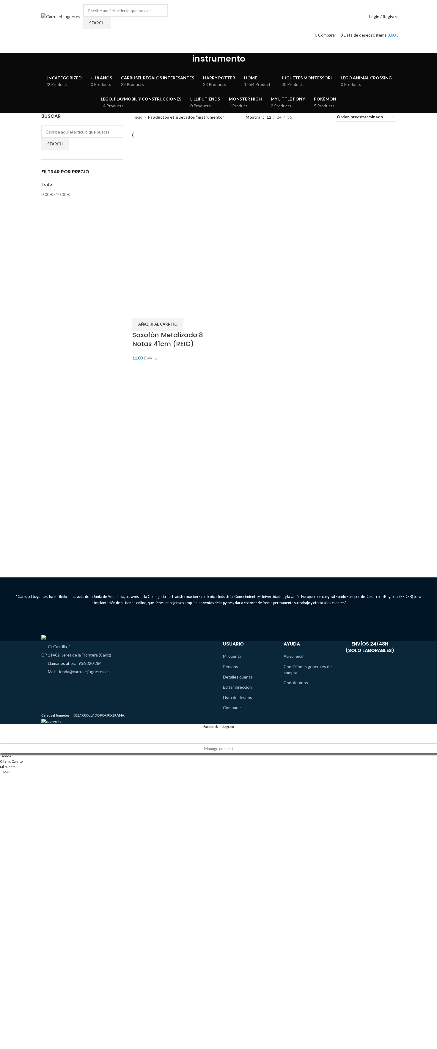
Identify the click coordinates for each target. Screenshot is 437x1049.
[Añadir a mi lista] (171, 310)
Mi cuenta (232, 656)
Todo (46, 184)
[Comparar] (139, 310)
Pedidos (230, 666)
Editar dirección (237, 687)
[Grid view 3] (315, 117)
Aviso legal (293, 656)
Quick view (155, 310)
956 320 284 (90, 663)
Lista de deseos (237, 697)
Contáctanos (296, 682)
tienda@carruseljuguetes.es (83, 671)
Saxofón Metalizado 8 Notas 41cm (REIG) (167, 339)
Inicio (137, 117)
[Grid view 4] (324, 117)
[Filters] (7, 736)
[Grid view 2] (306, 117)
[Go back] (184, 62)
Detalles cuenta (237, 676)
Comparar (232, 707)
